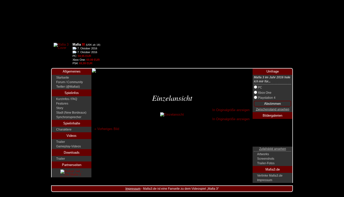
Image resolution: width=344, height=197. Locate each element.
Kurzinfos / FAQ (66, 99)
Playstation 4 (267, 98)
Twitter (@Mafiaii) (68, 86)
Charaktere (64, 129)
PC (260, 87)
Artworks (263, 154)
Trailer (60, 142)
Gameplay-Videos (68, 146)
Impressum (264, 180)
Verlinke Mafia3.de (270, 175)
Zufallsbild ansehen (272, 149)
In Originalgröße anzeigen (231, 110)
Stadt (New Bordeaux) (71, 112)
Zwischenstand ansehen (272, 109)
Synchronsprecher (68, 117)
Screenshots (265, 158)
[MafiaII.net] (71, 173)
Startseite (62, 77)
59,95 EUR (84, 55)
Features (62, 103)
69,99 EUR (93, 59)
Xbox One (264, 92)
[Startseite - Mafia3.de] (172, 20)
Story (59, 108)
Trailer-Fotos (265, 163)
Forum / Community (69, 82)
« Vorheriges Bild (106, 129)
